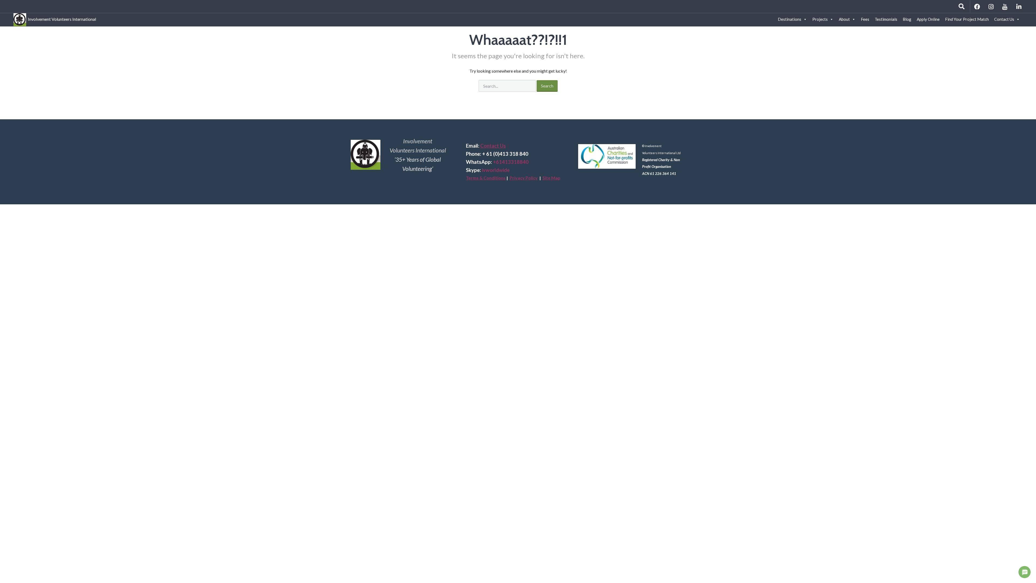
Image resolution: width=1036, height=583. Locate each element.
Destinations (789, 19)
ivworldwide (496, 170)
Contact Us (1004, 19)
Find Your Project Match (967, 19)
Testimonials (886, 19)
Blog (907, 19)
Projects (820, 19)
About (844, 19)
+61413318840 (511, 162)
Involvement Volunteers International (61, 18)
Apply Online (928, 19)
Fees (865, 19)
